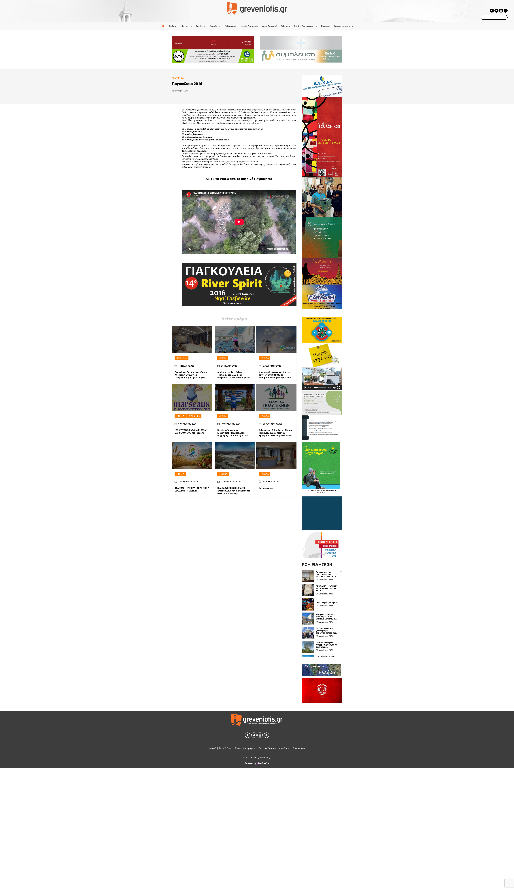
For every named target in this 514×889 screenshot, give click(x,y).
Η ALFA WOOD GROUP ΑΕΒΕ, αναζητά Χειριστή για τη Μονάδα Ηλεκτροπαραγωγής (233, 491)
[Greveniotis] (257, 8)
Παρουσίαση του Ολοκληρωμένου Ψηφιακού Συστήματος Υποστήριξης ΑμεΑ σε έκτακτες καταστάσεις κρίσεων (326, 574)
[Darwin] (263, 763)
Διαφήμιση (284, 748)
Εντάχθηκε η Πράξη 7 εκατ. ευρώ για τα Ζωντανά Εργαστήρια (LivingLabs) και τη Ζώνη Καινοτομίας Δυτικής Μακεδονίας (325, 616)
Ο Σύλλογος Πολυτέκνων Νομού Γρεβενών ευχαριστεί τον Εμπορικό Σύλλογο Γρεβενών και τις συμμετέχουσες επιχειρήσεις (276, 433)
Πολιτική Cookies (267, 748)
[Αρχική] (163, 26)
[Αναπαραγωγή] (305, 387)
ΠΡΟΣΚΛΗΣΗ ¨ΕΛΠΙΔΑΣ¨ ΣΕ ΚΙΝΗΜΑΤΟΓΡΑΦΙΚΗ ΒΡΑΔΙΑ (326, 588)
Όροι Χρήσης (225, 748)
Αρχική (212, 748)
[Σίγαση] (334, 387)
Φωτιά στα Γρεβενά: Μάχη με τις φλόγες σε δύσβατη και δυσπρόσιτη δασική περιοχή (326, 645)
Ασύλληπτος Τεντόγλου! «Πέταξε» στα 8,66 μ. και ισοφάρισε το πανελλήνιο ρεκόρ (233, 375)
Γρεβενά (265, 358)
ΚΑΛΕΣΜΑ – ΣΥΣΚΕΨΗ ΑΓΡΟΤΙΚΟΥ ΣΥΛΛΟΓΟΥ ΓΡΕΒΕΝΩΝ (192, 489)
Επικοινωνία (299, 748)
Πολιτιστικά (194, 416)
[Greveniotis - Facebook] (492, 11)
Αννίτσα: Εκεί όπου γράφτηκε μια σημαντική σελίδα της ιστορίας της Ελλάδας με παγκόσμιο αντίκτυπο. (326, 631)
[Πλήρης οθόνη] (338, 387)
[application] (322, 379)
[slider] (320, 387)
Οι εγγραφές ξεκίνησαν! (327, 602)
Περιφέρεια (181, 358)
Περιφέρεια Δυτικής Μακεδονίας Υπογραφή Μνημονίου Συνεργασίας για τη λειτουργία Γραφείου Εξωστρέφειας (191, 375)
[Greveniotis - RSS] (506, 11)
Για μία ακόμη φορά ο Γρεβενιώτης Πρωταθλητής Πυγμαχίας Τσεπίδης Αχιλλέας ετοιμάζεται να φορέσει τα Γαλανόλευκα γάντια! (232, 433)
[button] (322, 379)
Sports (222, 358)
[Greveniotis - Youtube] (501, 11)
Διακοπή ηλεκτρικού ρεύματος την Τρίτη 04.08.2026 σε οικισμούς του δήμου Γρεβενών (275, 375)
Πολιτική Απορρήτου (245, 748)
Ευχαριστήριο (266, 488)
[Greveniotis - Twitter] (496, 11)
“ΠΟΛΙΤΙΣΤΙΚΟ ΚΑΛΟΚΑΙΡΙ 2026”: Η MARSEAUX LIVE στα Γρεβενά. (192, 431)
